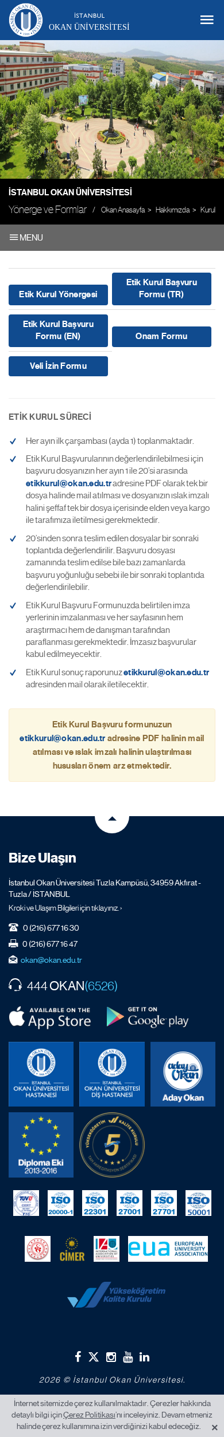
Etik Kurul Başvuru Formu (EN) (58, 330)
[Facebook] (78, 1357)
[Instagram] (111, 1357)
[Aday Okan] (182, 1074)
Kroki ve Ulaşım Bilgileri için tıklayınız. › (65, 907)
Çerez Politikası (89, 1414)
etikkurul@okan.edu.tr (68, 483)
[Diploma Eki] (41, 1144)
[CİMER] (72, 1249)
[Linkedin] (144, 1357)
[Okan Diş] (111, 1074)
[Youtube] (128, 1357)
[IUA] (106, 1249)
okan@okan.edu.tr (51, 959)
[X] (93, 1355)
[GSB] (38, 1249)
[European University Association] (168, 1249)
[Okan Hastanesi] (41, 1074)
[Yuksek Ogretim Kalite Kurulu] (111, 1144)
